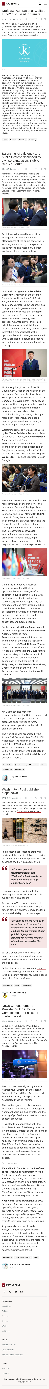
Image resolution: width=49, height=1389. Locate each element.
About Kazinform (9, 1345)
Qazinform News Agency (28, 191)
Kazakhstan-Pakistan (23, 1257)
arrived (33, 1229)
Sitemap (5, 1368)
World (4, 1326)
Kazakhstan (7, 765)
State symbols (8, 1350)
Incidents (5, 1331)
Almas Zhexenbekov (20, 1264)
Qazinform (29, 1043)
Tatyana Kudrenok (19, 776)
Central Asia (19, 769)
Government (7, 769)
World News (26, 985)
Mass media (7, 985)
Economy (32, 140)
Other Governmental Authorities (26, 765)
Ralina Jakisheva (18, 993)
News (5, 140)
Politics (5, 1311)
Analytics (5, 1321)
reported (41, 968)
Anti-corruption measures (12, 1355)
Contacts (5, 1373)
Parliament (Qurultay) (18, 140)
